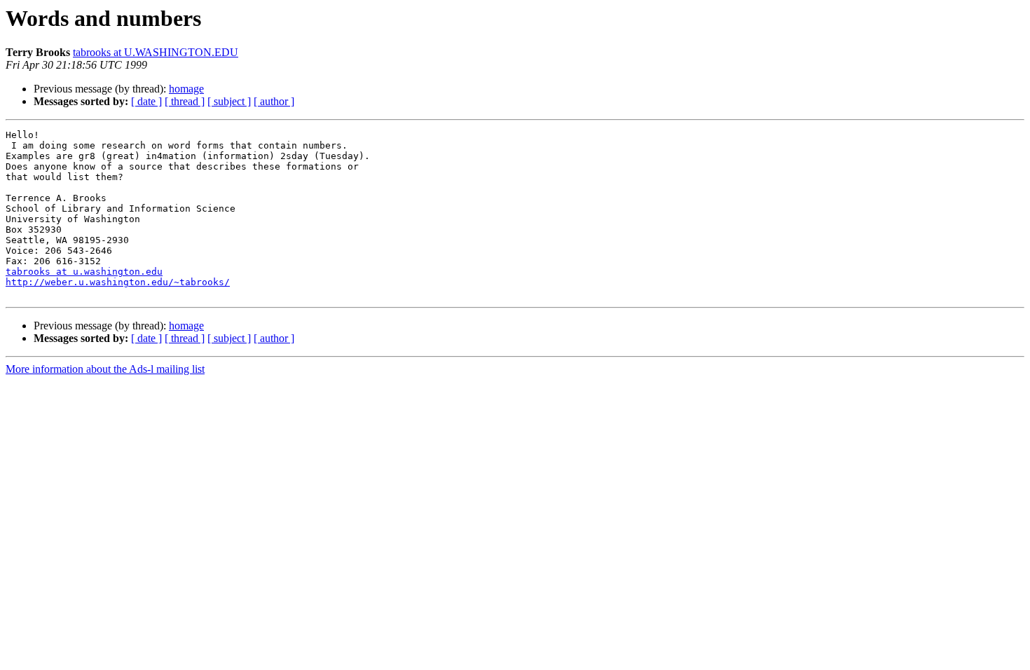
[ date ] (146, 101)
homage (186, 89)
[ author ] (274, 101)
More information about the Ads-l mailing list (105, 369)
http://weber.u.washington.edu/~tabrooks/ (118, 282)
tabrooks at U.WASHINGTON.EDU (155, 52)
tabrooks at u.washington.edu (84, 271)
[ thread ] (185, 101)
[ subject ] (229, 101)
